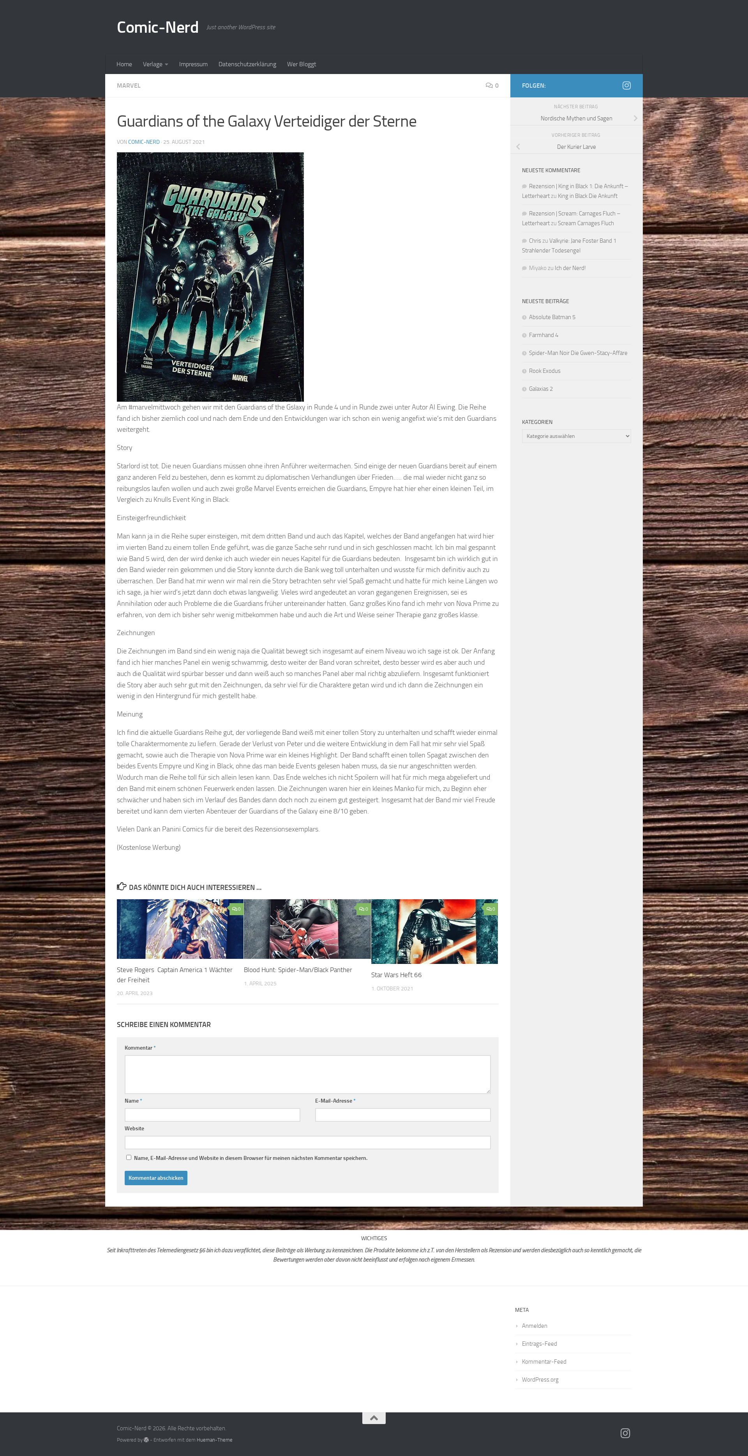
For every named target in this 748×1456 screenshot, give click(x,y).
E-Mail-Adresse (335, 1101)
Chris (535, 240)
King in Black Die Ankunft (587, 195)
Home (124, 64)
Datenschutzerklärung (247, 64)
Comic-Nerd (158, 27)
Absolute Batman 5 (552, 317)
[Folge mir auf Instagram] (626, 85)
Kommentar (140, 1048)
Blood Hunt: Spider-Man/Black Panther (298, 970)
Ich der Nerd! (570, 268)
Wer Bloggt (301, 64)
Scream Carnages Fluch (586, 223)
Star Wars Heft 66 (396, 975)
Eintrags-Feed (539, 1343)
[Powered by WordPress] (146, 1439)
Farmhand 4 (543, 335)
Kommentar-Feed (544, 1361)
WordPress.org (540, 1379)
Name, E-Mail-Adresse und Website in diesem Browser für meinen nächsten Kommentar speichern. (250, 1158)
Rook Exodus (545, 370)
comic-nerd (144, 142)
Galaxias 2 (541, 388)
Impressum (193, 64)
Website (134, 1128)
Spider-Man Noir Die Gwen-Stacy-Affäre (578, 352)
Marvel (129, 85)
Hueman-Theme (215, 1440)
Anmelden (534, 1325)
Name (133, 1101)
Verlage (152, 64)
